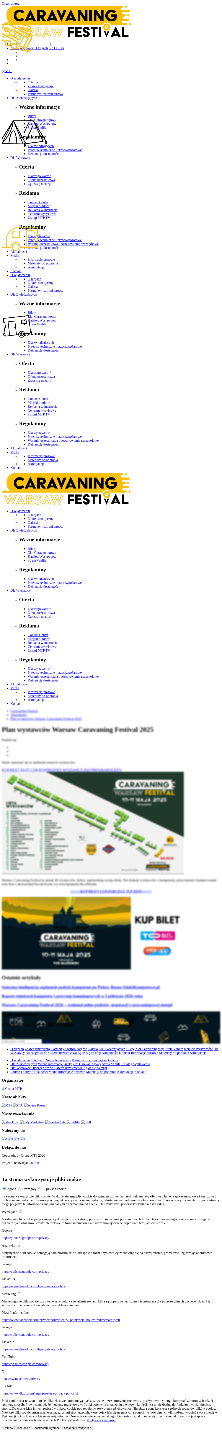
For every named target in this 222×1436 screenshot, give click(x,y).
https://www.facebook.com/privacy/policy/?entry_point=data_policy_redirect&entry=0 (61, 1320)
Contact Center (38, 635)
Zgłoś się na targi (39, 616)
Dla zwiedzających (41, 579)
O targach (34, 515)
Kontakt (15, 468)
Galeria (33, 522)
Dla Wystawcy (20, 590)
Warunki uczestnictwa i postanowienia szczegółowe (63, 440)
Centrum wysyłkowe (42, 646)
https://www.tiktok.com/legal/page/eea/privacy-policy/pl (40, 1393)
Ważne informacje (50, 1064)
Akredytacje (36, 464)
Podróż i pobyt (20, 1072)
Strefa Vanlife (37, 560)
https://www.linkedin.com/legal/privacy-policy (33, 1286)
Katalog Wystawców (42, 556)
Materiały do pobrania (43, 460)
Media (14, 452)
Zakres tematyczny (41, 519)
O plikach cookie (54, 1189)
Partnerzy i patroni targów (45, 526)
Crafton (34, 1163)
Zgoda (11, 1189)
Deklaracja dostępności (43, 444)
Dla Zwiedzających (23, 530)
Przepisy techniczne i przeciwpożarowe (55, 436)
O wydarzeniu (20, 511)
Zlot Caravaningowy (42, 552)
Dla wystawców (39, 433)
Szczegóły (29, 1189)
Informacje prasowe (41, 456)
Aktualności (18, 448)
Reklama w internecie (42, 643)
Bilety (32, 549)
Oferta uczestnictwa (41, 613)
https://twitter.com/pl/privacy (21, 1378)
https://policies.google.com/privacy (25, 1238)
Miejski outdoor (38, 639)
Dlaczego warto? (39, 609)
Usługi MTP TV (39, 650)
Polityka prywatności (101, 1420)
